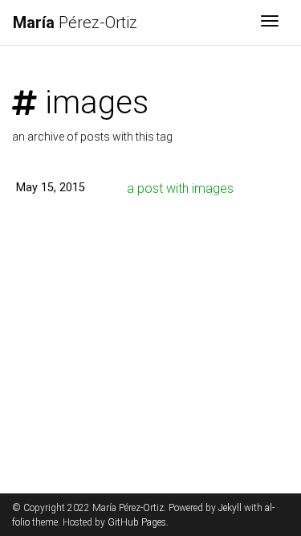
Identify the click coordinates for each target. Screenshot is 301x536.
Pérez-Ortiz (75, 22)
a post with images (180, 188)
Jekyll (230, 507)
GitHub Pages (137, 522)
